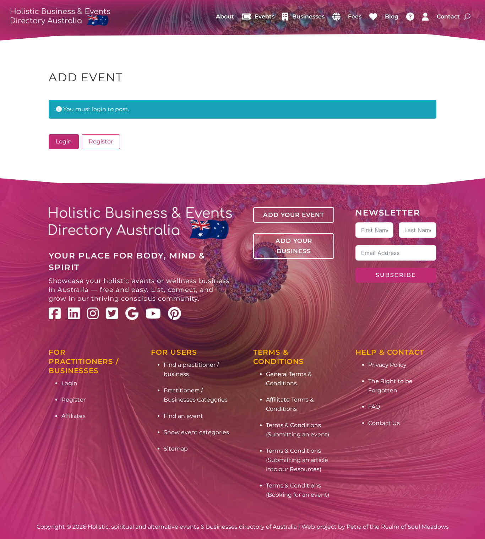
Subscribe (396, 275)
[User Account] (425, 17)
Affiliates (73, 416)
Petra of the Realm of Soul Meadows (398, 526)
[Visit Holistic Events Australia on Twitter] (112, 313)
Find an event (183, 416)
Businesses (308, 16)
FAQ (374, 406)
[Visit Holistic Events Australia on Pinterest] (174, 313)
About (225, 16)
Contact (448, 16)
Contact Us (384, 423)
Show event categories (196, 432)
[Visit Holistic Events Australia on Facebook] (55, 313)
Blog (391, 16)
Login (64, 141)
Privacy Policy (387, 364)
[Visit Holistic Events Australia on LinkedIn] (74, 313)
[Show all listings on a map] (336, 17)
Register (101, 141)
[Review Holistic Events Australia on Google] (131, 313)
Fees (354, 16)
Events (264, 16)
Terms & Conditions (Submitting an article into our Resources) (297, 460)
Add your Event (293, 214)
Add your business (294, 246)
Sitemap (176, 448)
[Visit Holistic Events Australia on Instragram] (93, 313)
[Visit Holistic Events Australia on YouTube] (153, 313)
